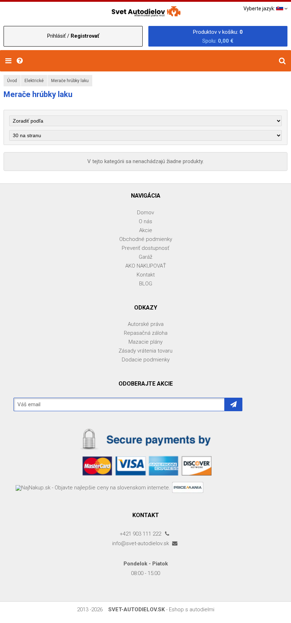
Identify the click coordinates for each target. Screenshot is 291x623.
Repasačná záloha (146, 333)
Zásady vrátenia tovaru (145, 351)
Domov (145, 212)
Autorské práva (146, 324)
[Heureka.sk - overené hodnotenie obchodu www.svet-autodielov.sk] (14, 488)
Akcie (145, 230)
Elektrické (34, 80)
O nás (145, 221)
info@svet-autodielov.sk (141, 543)
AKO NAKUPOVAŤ (145, 266)
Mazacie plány (145, 342)
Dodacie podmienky (146, 359)
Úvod (12, 80)
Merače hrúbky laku (70, 80)
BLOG (145, 283)
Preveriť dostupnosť (145, 248)
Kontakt (146, 275)
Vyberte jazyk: (259, 8)
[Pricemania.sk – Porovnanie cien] (188, 488)
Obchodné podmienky (145, 239)
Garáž (145, 257)
